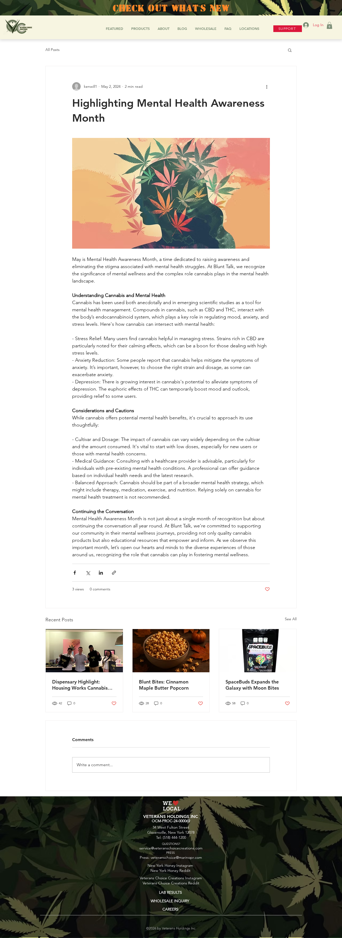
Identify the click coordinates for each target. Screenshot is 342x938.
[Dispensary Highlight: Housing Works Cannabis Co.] (84, 650)
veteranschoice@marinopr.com (176, 857)
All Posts (52, 49)
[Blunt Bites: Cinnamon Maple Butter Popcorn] (171, 650)
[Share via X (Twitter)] (87, 572)
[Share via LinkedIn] (100, 572)
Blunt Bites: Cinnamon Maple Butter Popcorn (164, 685)
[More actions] (266, 86)
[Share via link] (113, 572)
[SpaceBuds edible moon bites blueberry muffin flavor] (257, 650)
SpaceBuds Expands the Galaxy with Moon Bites (252, 685)
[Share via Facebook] (74, 572)
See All (291, 619)
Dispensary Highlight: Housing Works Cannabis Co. (80, 685)
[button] (329, 25)
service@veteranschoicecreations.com (171, 848)
